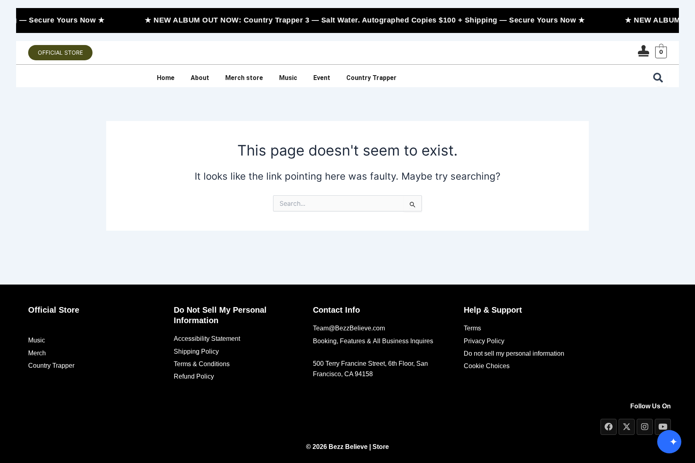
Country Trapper (371, 78)
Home (166, 78)
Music (288, 78)
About (200, 78)
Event (321, 78)
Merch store (244, 78)
